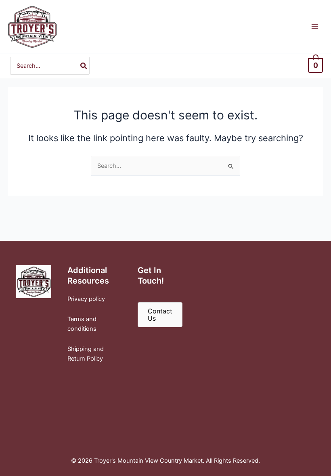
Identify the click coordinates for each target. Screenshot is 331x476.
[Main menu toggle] (315, 27)
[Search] (84, 65)
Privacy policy (86, 299)
